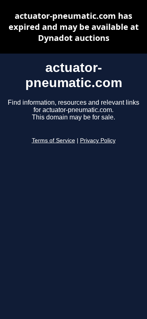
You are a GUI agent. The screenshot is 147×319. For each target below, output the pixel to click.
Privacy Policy (98, 140)
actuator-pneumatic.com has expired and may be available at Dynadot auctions (74, 26)
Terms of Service (53, 140)
